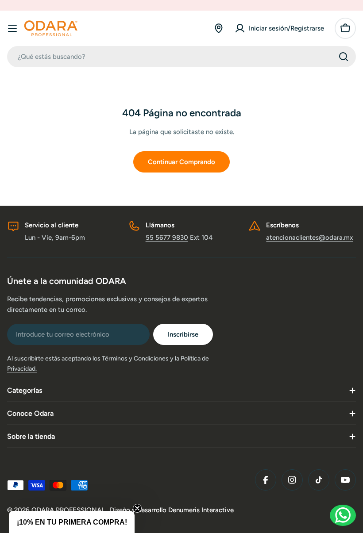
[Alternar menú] (12, 28)
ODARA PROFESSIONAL (69, 510)
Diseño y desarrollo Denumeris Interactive (172, 510)
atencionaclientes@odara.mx (309, 238)
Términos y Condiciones (135, 358)
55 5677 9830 (167, 238)
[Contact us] (343, 515)
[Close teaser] (137, 508)
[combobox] (181, 56)
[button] (72, 522)
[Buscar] (343, 56)
